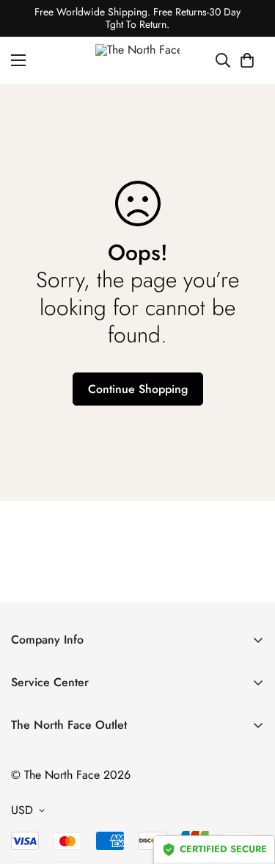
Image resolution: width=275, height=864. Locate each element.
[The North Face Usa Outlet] (137, 60)
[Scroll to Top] (248, 786)
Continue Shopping (138, 389)
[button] (247, 60)
